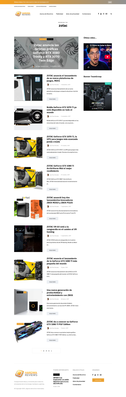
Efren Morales (55, 84)
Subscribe (98, 380)
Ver (110, 2)
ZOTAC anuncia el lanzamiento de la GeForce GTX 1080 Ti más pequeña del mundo (62, 261)
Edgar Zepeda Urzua (42, 66)
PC (25, 292)
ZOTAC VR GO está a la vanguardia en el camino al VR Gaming (62, 229)
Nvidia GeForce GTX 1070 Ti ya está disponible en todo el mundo (62, 110)
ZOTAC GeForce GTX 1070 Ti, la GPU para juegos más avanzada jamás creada (62, 139)
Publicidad (31, 6)
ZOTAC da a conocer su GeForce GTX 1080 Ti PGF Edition (62, 323)
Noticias (50, 39)
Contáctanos (52, 6)
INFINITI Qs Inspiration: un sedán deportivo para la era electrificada (61, 381)
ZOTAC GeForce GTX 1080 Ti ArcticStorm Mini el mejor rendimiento (60, 168)
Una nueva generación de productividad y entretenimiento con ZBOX (60, 293)
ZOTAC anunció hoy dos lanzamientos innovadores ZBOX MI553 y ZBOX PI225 (60, 200)
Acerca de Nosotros (19, 6)
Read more (52, 99)
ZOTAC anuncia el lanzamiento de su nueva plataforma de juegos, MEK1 (62, 78)
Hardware (43, 39)
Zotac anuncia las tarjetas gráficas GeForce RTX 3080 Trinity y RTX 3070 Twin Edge (46, 52)
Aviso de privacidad (41, 6)
